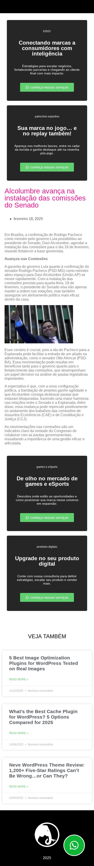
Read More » (18, 679)
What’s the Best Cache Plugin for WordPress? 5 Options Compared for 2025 (43, 717)
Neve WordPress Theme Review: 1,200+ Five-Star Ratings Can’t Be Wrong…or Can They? (46, 770)
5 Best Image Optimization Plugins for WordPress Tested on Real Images (43, 663)
